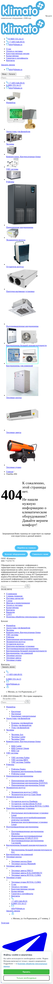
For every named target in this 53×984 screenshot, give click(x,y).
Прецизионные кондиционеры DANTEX (29, 783)
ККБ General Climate (20, 748)
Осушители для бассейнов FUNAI (26, 804)
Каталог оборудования (15, 554)
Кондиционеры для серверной (19, 366)
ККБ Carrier (16, 746)
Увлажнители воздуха (15, 240)
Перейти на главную (26, 548)
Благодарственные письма (17, 53)
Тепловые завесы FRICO (22, 870)
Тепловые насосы (14, 397)
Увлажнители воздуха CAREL (24, 792)
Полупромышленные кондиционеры (22, 326)
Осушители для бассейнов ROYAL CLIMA (30, 806)
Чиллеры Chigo (18, 739)
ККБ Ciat (15, 751)
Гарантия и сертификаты (17, 58)
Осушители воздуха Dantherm (24, 801)
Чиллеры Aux (17, 734)
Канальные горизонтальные (23, 716)
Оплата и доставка (14, 51)
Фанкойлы (10, 102)
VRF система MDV (19, 760)
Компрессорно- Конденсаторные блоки (23, 157)
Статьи (9, 601)
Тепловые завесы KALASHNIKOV (26, 873)
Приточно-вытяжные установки (20, 291)
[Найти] (27, 77)
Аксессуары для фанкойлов (18, 131)
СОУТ (9, 614)
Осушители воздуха (15, 267)
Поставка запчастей (15, 598)
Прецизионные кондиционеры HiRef (27, 781)
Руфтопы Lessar (18, 774)
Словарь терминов (14, 596)
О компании (11, 594)
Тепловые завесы (13, 432)
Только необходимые (26, 978)
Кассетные (16, 711)
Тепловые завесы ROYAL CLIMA (26, 875)
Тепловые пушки (13, 467)
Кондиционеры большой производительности (26, 345)
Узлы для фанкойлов (20, 728)
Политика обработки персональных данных (25, 617)
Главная (9, 472)
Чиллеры (10, 144)
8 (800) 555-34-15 (16, 39)
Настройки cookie (9, 698)
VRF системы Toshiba (20, 762)
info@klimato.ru (15, 44)
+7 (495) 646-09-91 (17, 42)
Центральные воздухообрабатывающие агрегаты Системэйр (28, 818)
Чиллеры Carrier (18, 737)
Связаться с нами (40, 554)
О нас (8, 49)
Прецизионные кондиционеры (19, 227)
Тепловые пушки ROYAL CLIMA (26, 882)
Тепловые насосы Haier (21, 861)
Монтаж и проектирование (18, 603)
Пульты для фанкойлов (21, 725)
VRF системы (12, 169)
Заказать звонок (8, 65)
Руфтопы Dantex (18, 769)
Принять (26, 972)
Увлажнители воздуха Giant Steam (26, 794)
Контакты (10, 60)
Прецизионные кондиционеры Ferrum (28, 785)
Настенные (16, 714)
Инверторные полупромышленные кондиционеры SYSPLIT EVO (26, 837)
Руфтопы (10, 182)
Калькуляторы (12, 56)
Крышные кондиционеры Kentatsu (26, 771)
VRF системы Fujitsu (20, 757)
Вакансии (10, 612)
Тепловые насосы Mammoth (23, 864)
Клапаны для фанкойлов (22, 723)
